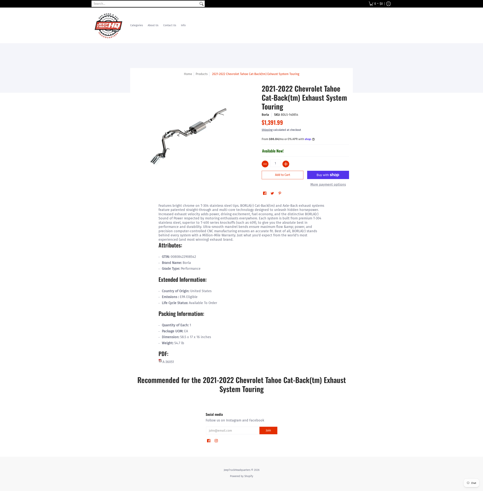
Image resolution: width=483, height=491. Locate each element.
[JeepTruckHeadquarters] (108, 25)
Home (188, 74)
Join (268, 430)
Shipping (267, 130)
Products (202, 74)
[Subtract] (265, 164)
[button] (376, 4)
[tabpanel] (241, 283)
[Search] (201, 4)
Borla (265, 114)
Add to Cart (282, 175)
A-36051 (168, 362)
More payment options (328, 184)
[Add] (285, 164)
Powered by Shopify (241, 476)
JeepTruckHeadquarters (237, 470)
